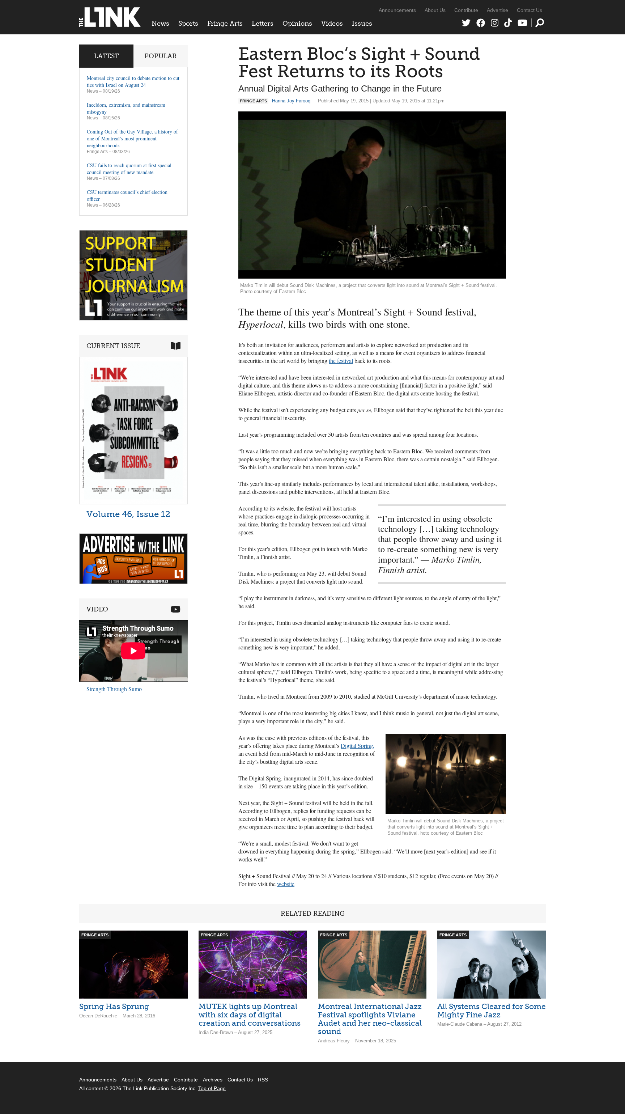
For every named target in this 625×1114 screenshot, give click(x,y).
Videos (332, 23)
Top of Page (212, 1088)
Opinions (297, 23)
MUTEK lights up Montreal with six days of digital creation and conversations (250, 1015)
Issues (362, 23)
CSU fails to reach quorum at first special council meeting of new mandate (129, 168)
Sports (188, 23)
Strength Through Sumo (114, 688)
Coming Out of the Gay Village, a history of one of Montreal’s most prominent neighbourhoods (132, 138)
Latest (106, 56)
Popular (160, 56)
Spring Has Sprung (114, 1006)
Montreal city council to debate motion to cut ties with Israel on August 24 (133, 81)
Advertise (497, 10)
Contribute (466, 10)
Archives (212, 1080)
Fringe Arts (225, 23)
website (285, 884)
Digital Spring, (357, 745)
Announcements (397, 10)
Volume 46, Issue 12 (128, 514)
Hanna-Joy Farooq (291, 100)
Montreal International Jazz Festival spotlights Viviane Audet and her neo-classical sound (370, 1019)
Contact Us (529, 10)
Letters (262, 23)
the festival (341, 360)
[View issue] (133, 502)
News (160, 23)
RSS (263, 1080)
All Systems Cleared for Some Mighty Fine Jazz (491, 1010)
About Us (435, 10)
